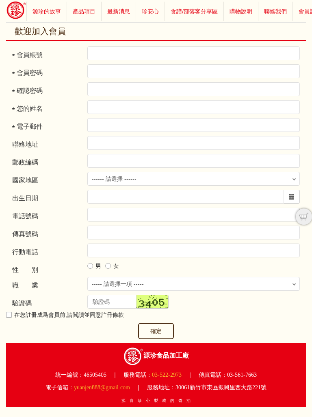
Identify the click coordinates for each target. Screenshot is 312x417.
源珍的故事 (46, 11)
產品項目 (84, 11)
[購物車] (304, 216)
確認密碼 (30, 90)
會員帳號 (30, 54)
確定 (156, 331)
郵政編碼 (25, 162)
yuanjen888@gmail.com (102, 387)
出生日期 (25, 198)
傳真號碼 (25, 233)
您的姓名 (30, 108)
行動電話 (25, 251)
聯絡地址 (25, 144)
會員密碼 (30, 72)
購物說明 (241, 11)
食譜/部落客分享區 (194, 11)
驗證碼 (22, 303)
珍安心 (150, 11)
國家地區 (25, 180)
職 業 (25, 285)
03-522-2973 (167, 375)
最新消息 (118, 11)
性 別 (25, 269)
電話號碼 (25, 216)
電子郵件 (30, 126)
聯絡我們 (275, 11)
